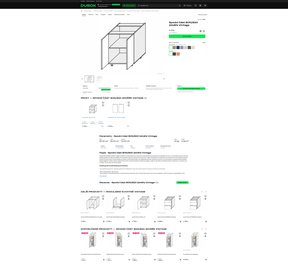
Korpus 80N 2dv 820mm (88, 117)
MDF (163, 147)
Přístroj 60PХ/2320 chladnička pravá (141, 254)
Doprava (110, 14)
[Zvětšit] (103, 105)
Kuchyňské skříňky (108, 10)
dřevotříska (120, 147)
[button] (82, 79)
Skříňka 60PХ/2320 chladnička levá (167, 254)
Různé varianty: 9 (187, 250)
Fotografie (103, 14)
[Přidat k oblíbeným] (203, 31)
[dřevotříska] (116, 148)
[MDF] (161, 148)
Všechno (84, 14)
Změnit (203, 42)
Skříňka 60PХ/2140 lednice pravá (115, 254)
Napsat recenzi (182, 182)
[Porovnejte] (200, 5)
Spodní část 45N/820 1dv (139, 217)
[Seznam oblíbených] (195, 5)
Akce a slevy (99, 1)
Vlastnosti (90, 14)
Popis (97, 14)
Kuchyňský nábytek (97, 10)
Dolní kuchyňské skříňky (119, 10)
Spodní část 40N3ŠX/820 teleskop (192, 217)
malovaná (148, 147)
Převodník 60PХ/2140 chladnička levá (91, 254)
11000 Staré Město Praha (105, 88)
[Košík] (205, 5)
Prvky (128, 14)
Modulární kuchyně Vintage (133, 10)
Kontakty (83, 1)
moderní (133, 147)
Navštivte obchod (116, 4)
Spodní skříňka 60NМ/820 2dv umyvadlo (91, 217)
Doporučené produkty (119, 14)
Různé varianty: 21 (85, 212)
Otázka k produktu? (202, 14)
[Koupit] (104, 221)
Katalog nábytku (130, 5)
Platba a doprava (90, 1)
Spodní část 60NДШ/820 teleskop (115, 217)
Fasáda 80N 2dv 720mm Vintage (116, 117)
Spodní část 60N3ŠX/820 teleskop (167, 217)
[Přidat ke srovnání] (200, 31)
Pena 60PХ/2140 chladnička (190, 254)
